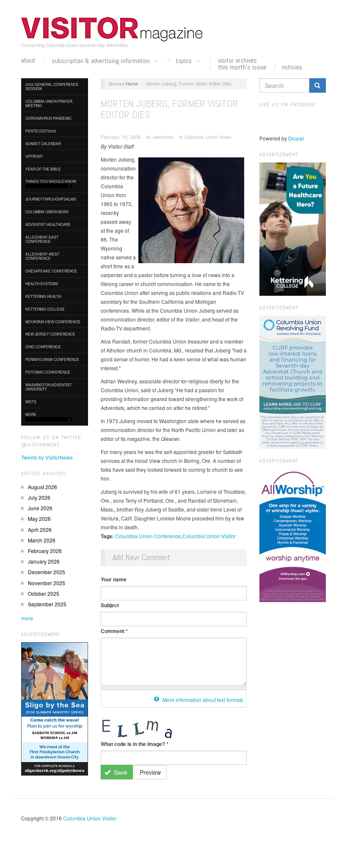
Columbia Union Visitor (209, 535)
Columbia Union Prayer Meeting (48, 103)
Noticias (292, 67)
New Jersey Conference (50, 333)
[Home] (112, 29)
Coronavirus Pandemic (48, 118)
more (27, 618)
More (30, 414)
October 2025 (43, 593)
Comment (114, 631)
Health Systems (41, 283)
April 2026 (40, 529)
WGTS (30, 401)
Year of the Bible (43, 168)
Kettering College (45, 308)
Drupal (296, 138)
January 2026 (44, 561)
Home (132, 83)
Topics (184, 61)
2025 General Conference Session (52, 86)
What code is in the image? (134, 744)
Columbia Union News (47, 211)
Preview (150, 772)
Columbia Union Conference (148, 535)
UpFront (34, 156)
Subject (110, 605)
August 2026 (42, 486)
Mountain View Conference (52, 321)
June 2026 (40, 508)
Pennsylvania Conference (52, 359)
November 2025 (46, 582)
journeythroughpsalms (50, 198)
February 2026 (45, 550)
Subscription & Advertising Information (101, 61)
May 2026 (39, 518)
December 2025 (46, 571)
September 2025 (47, 604)
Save (119, 772)
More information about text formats (202, 699)
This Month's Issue (242, 67)
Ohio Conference (43, 346)
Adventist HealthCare (48, 224)
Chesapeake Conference (51, 270)
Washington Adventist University (48, 386)
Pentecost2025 (40, 130)
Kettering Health (43, 296)
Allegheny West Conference (42, 256)
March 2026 (41, 540)
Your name (114, 579)
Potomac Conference (47, 371)
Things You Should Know (50, 181)
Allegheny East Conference (41, 239)
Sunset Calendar (43, 143)
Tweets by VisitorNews (47, 457)
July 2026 (39, 497)
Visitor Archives (237, 60)
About (28, 60)
